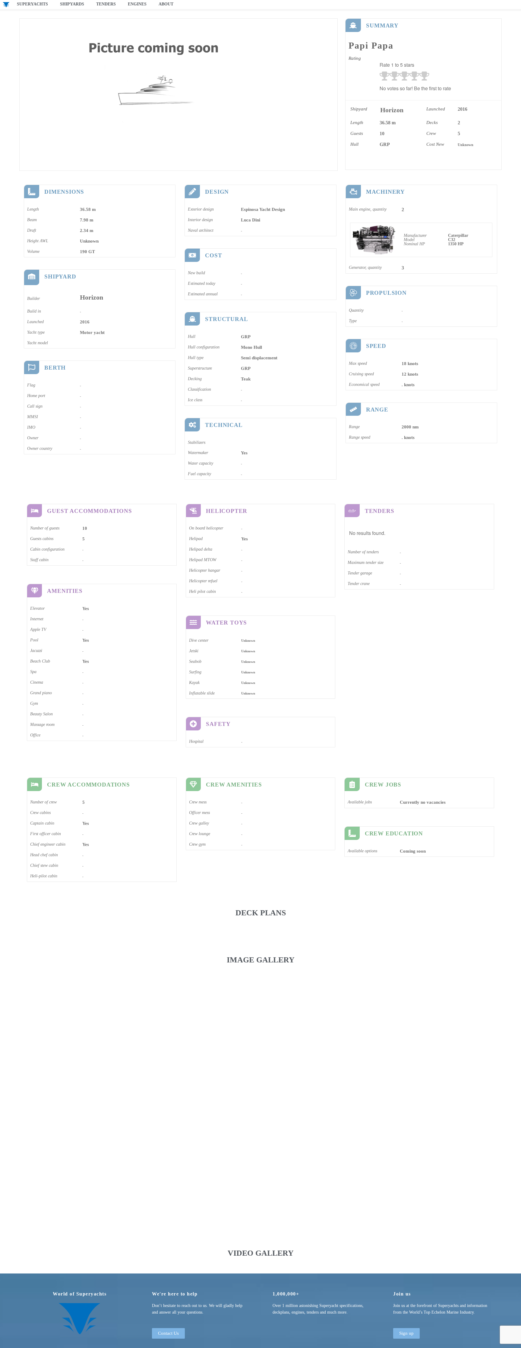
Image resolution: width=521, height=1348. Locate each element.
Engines (137, 4)
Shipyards (72, 4)
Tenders (106, 4)
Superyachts (32, 4)
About (166, 4)
